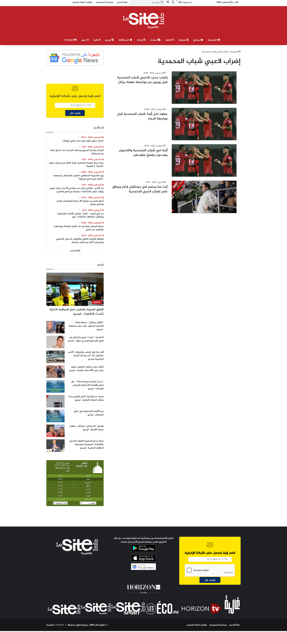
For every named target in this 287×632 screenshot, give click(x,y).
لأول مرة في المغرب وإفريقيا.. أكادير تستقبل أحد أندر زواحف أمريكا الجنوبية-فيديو (86, 355)
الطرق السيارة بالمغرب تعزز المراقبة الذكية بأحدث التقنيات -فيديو (76, 311)
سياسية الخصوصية (218, 625)
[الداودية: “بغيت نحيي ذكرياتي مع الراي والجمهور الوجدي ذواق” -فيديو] (55, 342)
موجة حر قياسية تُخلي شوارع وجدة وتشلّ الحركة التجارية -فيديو (86, 398)
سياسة (182, 40)
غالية (96, 40)
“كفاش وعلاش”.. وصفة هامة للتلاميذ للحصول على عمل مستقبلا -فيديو (86, 326)
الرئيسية (212, 40)
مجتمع (196, 40)
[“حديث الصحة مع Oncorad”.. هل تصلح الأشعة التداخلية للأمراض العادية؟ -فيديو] (55, 386)
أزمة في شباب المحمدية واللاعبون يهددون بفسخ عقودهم (143, 153)
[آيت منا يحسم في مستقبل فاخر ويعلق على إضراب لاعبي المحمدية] (204, 197)
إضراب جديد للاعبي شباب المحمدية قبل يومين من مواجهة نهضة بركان (142, 80)
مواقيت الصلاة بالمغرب (197, 625)
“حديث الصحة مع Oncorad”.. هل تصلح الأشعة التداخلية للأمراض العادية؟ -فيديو (87, 385)
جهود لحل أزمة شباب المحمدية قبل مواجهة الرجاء (142, 116)
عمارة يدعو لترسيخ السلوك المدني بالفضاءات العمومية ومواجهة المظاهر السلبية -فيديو (86, 444)
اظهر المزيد (75, 251)
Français (69, 40)
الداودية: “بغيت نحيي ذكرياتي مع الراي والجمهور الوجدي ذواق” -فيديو (86, 339)
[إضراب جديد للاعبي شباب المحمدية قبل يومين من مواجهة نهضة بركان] (204, 87)
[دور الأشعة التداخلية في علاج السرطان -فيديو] (55, 416)
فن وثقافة (124, 40)
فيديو (108, 40)
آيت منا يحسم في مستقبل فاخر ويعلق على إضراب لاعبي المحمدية (140, 189)
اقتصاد (169, 40)
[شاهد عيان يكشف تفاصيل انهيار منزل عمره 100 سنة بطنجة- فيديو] (55, 371)
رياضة (140, 40)
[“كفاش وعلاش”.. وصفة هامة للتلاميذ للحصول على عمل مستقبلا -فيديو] (55, 327)
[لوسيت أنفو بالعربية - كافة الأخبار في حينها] (143, 20)
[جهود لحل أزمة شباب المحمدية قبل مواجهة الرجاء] (204, 124)
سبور (84, 40)
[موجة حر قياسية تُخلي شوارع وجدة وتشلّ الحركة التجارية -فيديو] (55, 401)
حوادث (154, 40)
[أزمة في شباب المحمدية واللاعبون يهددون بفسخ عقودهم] (204, 160)
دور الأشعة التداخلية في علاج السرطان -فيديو (89, 413)
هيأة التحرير (234, 625)
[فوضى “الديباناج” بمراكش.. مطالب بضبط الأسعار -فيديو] (55, 431)
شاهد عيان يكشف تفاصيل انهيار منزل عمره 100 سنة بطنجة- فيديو (86, 368)
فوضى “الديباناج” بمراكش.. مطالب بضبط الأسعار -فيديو (86, 428)
